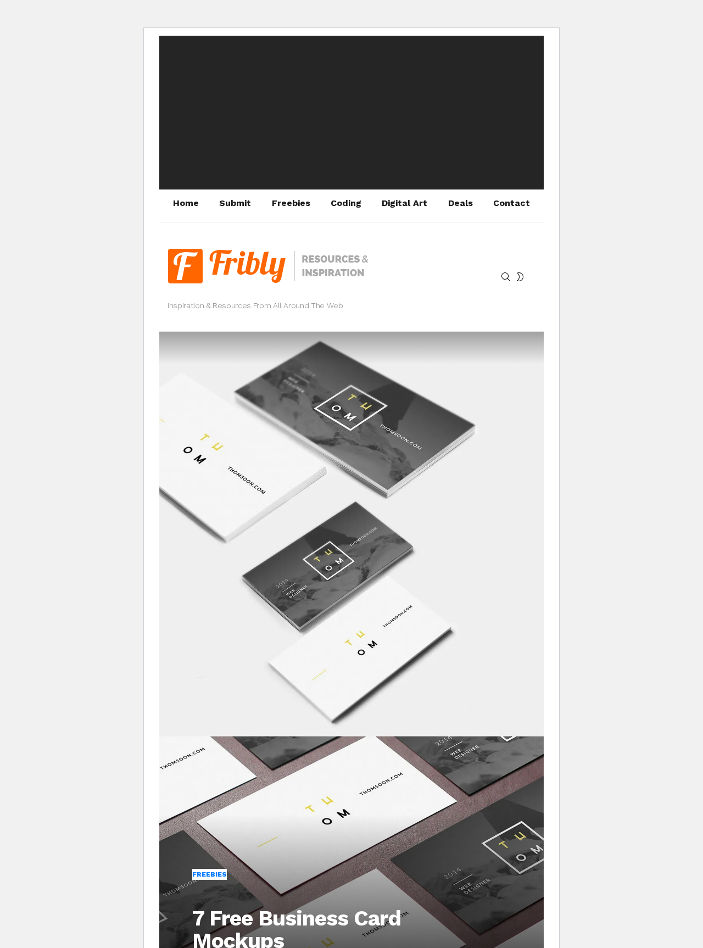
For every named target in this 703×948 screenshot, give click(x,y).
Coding (346, 203)
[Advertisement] (351, 112)
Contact (511, 203)
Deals (460, 203)
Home (186, 203)
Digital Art (404, 203)
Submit (235, 203)
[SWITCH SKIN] (520, 277)
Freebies (291, 203)
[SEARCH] (505, 277)
